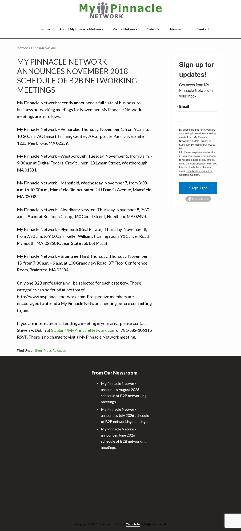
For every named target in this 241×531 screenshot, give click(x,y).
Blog (38, 350)
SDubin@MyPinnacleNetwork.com (83, 330)
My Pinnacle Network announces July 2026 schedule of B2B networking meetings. (125, 415)
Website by (133, 524)
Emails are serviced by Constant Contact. (196, 172)
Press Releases (54, 350)
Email (184, 106)
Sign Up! (198, 188)
